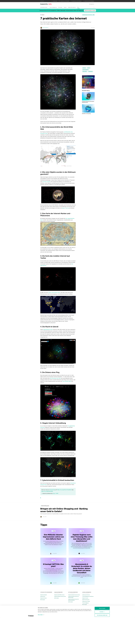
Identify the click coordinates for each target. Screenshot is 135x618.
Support (65, 7)
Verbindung (90, 71)
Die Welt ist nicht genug (86, 113)
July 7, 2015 (55, 493)
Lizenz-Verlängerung (53, 7)
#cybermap (52, 489)
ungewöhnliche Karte (48, 329)
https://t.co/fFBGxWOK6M (47, 491)
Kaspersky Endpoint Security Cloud (60, 596)
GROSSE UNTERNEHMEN (86, 592)
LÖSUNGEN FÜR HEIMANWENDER (46, 592)
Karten (88, 67)
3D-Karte (45, 181)
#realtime (69, 489)
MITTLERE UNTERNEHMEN (73, 592)
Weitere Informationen (72, 7)
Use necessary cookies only (102, 615)
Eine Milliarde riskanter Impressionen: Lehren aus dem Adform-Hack (53, 537)
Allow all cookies (102, 608)
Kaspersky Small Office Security (59, 594)
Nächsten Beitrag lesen (45, 505)
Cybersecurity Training (86, 601)
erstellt (48, 181)
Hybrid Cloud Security (85, 599)
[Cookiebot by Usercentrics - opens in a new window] (30, 616)
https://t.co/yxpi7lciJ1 (62, 489)
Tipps (54, 560)
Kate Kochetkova (45, 27)
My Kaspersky (91, 4)
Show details (40, 614)
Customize (102, 611)
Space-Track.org (65, 208)
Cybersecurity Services (86, 594)
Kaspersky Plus (42, 596)
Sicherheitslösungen (43, 7)
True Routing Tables (66, 381)
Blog (78, 7)
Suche (94, 15)
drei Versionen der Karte (55, 378)
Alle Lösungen (42, 599)
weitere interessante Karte (54, 292)
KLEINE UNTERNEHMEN (58, 592)
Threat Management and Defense (87, 596)
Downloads (60, 7)
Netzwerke (85, 71)
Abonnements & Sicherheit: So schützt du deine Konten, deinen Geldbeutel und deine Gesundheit (81, 568)
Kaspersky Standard (43, 594)
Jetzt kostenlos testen (90, 10)
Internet (42, 14)
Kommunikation (85, 69)
